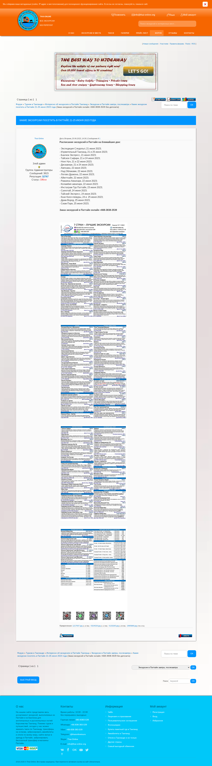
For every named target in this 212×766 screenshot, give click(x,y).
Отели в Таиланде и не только (122, 738)
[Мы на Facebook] (68, 750)
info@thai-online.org (76, 744)
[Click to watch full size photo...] (93, 270)
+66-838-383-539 (79, 724)
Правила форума (177, 44)
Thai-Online (39, 139)
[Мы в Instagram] (93, 750)
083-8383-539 (82, 720)
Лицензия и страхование (119, 716)
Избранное (158, 720)
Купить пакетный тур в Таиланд (123, 729)
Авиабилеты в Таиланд (119, 733)
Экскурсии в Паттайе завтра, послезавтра (109, 104)
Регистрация (158, 712)
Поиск (187, 44)
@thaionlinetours (78, 734)
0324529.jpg (96, 626)
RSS (193, 44)
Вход (155, 716)
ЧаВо (110, 712)
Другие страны (115, 742)
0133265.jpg (114, 626)
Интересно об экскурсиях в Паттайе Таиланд (66, 104)
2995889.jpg (132, 626)
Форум (19, 104)
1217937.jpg (77, 626)
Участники (164, 44)
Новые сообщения (150, 44)
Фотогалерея (114, 725)
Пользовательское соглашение (122, 720)
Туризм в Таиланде (34, 104)
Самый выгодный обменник (121, 746)
